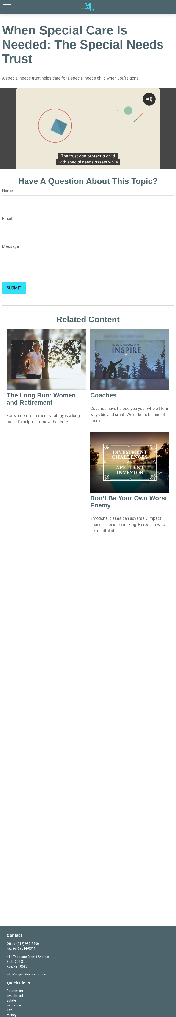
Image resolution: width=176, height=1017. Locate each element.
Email (7, 218)
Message (10, 246)
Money (11, 1015)
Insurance (14, 1005)
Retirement (15, 991)
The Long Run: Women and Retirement (41, 399)
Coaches (103, 395)
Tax (9, 1010)
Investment (15, 995)
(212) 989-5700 (27, 944)
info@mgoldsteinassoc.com (27, 974)
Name (7, 190)
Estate (11, 1000)
